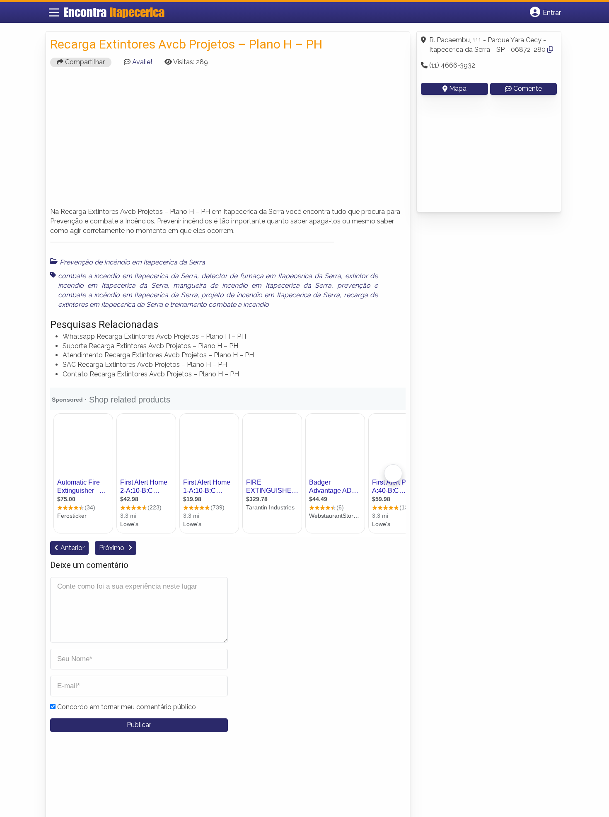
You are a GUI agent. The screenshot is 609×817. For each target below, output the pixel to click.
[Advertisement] (228, 141)
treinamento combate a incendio (219, 304)
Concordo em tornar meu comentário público (126, 707)
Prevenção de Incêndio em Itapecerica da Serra (132, 262)
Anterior (72, 548)
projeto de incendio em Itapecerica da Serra (270, 295)
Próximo (112, 548)
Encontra (114, 12)
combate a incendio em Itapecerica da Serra (127, 276)
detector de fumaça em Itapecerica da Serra (271, 276)
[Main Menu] (54, 12)
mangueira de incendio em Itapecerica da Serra (252, 285)
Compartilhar (84, 62)
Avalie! (142, 62)
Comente (527, 88)
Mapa (457, 88)
